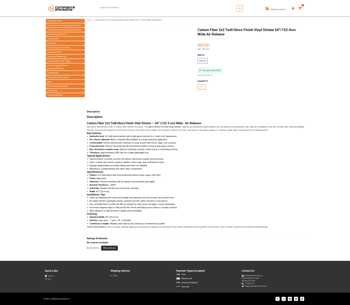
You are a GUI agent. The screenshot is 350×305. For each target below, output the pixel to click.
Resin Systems (53, 38)
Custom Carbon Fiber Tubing (58, 61)
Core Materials (53, 73)
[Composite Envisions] (61, 8)
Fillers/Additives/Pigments (58, 77)
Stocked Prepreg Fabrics (57, 34)
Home (89, 20)
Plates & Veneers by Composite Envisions (64, 25)
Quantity (203, 81)
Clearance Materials (55, 95)
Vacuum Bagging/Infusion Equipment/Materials (57, 66)
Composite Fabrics (54, 21)
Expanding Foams (54, 52)
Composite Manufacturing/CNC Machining (64, 30)
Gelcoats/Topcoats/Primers (58, 48)
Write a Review (109, 248)
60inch (202, 61)
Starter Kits (51, 43)
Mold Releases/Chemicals (57, 86)
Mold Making (52, 91)
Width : (201, 55)
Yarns (49, 82)
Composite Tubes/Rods (56, 56)
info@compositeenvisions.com (255, 286)
